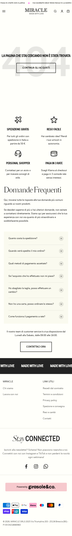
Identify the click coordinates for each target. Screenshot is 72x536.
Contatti (47, 418)
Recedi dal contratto (53, 388)
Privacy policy (50, 400)
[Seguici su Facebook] (26, 466)
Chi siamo (8, 388)
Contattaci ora (36, 347)
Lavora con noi (10, 394)
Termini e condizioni (53, 394)
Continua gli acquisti (36, 68)
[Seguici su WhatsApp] (45, 466)
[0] (68, 11)
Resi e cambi (49, 412)
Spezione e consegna (54, 406)
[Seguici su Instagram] (36, 466)
